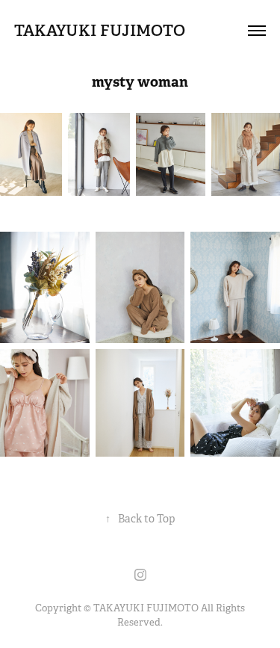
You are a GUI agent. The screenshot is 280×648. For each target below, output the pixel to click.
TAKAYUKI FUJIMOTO (99, 30)
